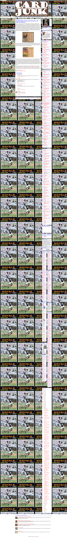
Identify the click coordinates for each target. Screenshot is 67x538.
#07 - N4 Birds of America (49, 328)
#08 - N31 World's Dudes (49, 330)
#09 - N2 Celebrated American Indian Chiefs (49, 333)
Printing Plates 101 (20, 531)
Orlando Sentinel (49, 291)
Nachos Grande (45, 206)
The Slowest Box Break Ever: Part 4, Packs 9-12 (46, 443)
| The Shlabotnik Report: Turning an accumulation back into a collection (47, 103)
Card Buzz (44, 221)
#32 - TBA (49, 383)
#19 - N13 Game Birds (49, 357)
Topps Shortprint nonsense (45, 500)
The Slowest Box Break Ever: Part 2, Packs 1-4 (46, 467)
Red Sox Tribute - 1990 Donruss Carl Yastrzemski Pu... (46, 469)
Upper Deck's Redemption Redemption (47, 489)
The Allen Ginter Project (38, 17)
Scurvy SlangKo (43, 370)
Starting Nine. (45, 142)
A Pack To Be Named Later (46, 49)
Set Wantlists (20, 17)
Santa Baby (45, 471)
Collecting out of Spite (45, 136)
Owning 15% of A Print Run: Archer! (47, 94)
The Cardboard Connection (44, 268)
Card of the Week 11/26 (46, 424)
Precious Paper (44, 299)
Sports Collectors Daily (44, 262)
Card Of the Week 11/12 (46, 455)
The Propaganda (44, 256)
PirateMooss (44, 380)
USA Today (49, 299)
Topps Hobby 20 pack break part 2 (46, 492)
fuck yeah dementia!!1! (44, 335)
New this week (44, 170)
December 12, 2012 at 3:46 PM (21, 89)
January (45, 510)
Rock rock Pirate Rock (44, 364)
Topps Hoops (44, 52)
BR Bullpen (49, 278)
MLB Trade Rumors (49, 288)
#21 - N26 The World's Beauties (49, 361)
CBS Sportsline (49, 279)
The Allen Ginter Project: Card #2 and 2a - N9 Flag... (46, 446)
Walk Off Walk (49, 300)
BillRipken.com (44, 293)
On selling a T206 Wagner (46, 110)
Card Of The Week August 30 (46, 156)
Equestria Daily (44, 305)
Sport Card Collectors (46, 132)
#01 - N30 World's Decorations (49, 315)
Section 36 (44, 217)
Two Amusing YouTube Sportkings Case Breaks (46, 483)
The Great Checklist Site (44, 253)
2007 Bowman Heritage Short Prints (46, 460)
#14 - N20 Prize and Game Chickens (49, 346)
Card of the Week (28, 17)
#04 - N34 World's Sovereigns (49, 321)
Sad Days (45, 420)
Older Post (38, 98)
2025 (44, 390)
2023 (44, 392)
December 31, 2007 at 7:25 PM (21, 83)
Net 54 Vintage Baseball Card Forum (44, 276)
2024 (44, 391)
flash (18, 78)
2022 (44, 393)
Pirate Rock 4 (44, 375)
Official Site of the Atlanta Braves (49, 254)
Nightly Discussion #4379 (44, 310)
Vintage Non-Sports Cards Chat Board (44, 274)
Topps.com (44, 282)
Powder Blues (45, 419)
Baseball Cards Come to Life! (46, 79)
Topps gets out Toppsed (46, 498)
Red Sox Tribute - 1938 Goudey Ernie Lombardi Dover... (47, 463)
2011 (44, 403)
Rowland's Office (49, 255)
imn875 (25, 24)
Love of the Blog (45, 109)
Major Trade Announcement (46, 488)
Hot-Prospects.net (49, 283)
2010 (44, 404)
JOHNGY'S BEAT (45, 172)
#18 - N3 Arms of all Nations (49, 355)
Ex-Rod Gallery (45, 423)
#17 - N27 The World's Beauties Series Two (49, 353)
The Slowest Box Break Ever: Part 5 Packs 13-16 (46, 432)
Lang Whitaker (49, 285)
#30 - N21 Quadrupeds (49, 380)
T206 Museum (44, 292)
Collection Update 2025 (45, 145)
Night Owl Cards (45, 44)
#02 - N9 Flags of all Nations (49, 316)
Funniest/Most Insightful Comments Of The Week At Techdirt (44, 314)
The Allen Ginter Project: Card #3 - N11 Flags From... (46, 465)
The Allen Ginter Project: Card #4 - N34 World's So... (46, 494)
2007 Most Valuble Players (46, 435)
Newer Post (17, 98)
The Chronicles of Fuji (46, 158)
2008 (44, 406)
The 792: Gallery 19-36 (46, 454)
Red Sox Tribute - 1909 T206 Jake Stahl (46, 451)
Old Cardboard (44, 285)
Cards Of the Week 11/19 (46, 436)
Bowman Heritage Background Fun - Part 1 (46, 416)
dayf (47, 32)
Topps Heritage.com (44, 264)
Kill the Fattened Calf (46, 437)
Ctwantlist (44, 164)
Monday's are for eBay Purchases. (46, 47)
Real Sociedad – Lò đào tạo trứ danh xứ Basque (44, 330)
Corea (31, 67)
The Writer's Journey (45, 54)
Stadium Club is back (46, 470)
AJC (48, 272)
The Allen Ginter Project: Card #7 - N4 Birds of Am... (46, 473)
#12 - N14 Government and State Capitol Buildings (49, 340)
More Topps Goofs (46, 495)
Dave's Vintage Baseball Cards (44, 288)
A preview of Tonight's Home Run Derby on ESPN (24, 520)
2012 (44, 402)
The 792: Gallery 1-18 (46, 456)
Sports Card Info (45, 85)
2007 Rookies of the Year (46, 457)
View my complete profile (45, 38)
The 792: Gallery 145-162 (47, 421)
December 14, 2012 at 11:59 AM (21, 93)
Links (24, 17)
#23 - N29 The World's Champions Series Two (49, 366)
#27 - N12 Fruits (49, 374)
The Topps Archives (45, 178)
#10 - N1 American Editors (49, 335)
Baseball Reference (49, 276)
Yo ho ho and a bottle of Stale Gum (44, 367)
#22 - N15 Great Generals (49, 363)
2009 (44, 405)
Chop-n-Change (49, 257)
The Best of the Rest (45, 42)
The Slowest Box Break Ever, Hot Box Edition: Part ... (46, 427)
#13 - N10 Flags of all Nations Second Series (49, 343)
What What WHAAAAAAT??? (46, 481)
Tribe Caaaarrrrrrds (44, 372)
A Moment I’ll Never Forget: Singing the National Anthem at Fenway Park (47, 120)
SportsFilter (49, 297)
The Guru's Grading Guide (44, 284)
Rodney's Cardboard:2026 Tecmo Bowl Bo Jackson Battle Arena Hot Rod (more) (46, 133)
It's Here (45, 414)
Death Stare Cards (45, 60)
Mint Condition (45, 175)
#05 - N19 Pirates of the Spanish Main (49, 324)
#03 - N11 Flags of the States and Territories (49, 319)
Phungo (44, 100)
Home (16, 17)
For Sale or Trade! (45, 66)
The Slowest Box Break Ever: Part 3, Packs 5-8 (46, 458)
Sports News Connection (49, 295)
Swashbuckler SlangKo (44, 377)
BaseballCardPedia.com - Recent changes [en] (46, 163)
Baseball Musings (49, 274)
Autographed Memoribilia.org (44, 290)
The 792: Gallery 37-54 (46, 450)
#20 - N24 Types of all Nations (49, 359)
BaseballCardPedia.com (46, 88)
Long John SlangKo (44, 378)
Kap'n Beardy (44, 357)
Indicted (45, 449)
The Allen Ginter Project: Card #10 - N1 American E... (46, 497)
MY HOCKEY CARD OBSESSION (45, 138)
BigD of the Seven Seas (44, 374)
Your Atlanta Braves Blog (49, 268)
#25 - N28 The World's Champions (49, 371)
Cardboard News (44, 266)
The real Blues (45, 413)
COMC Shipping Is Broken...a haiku (47, 123)
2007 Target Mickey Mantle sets (46, 412)
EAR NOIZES (44, 236)
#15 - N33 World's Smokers (49, 349)
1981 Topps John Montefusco (46, 161)
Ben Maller (49, 277)
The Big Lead (49, 298)
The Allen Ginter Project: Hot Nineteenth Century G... (47, 418)
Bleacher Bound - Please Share (46, 107)
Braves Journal (49, 261)
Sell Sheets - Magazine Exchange (44, 258)
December (45, 408)
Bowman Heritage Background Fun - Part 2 (46, 410)
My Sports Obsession (46, 153)
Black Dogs (45, 461)
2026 (44, 389)
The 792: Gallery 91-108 (46, 438)
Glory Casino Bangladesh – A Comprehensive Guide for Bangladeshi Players (44, 338)
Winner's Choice (45, 91)
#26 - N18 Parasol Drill (49, 373)
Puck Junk (44, 112)
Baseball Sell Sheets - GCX (44, 260)
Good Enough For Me (20, 527)
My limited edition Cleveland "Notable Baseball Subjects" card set (46, 204)
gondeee (44, 328)
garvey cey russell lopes (46, 57)
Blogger (38, 536)
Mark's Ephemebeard (44, 369)
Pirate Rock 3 (44, 365)
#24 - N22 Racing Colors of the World (49, 369)
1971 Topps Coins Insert (45, 190)
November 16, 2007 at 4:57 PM (21, 76)
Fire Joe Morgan (49, 281)
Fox (48, 282)
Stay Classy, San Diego (46, 422)
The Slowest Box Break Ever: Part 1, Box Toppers (46, 475)
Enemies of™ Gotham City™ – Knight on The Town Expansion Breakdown (46, 197)
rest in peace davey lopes (46, 58)
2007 (44, 407)
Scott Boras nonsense (46, 499)
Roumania (28, 67)
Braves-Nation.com (49, 262)
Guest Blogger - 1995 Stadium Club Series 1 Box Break (46, 485)
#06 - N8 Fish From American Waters (49, 326)
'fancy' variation (22, 67)
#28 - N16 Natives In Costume (49, 377)
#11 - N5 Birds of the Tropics (49, 337)
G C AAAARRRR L (44, 358)
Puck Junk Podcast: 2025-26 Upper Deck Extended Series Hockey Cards (47, 113)
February (45, 509)
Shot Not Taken (45, 192)
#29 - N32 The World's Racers (49, 378)
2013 (44, 401)
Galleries (33, 17)
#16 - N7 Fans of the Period (49, 350)
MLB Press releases (49, 286)
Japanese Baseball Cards (46, 74)
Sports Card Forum (44, 279)
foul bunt (44, 71)
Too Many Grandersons (46, 184)
